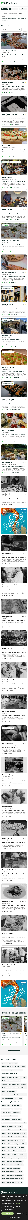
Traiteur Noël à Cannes (8, 1091)
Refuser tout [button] (20, 1213)
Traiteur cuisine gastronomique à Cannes (14, 1158)
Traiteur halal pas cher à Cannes (11, 1109)
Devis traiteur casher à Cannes (11, 1112)
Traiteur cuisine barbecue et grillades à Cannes (14, 1130)
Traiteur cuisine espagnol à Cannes (12, 1161)
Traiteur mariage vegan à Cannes (11, 1126)
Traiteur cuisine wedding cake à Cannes (13, 1151)
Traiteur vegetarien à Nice (9, 1063)
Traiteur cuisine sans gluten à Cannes (13, 1147)
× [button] (26, 1195)
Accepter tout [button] (7, 1213)
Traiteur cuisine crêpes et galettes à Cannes (14, 1144)
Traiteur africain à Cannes (9, 1116)
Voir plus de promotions (14, 1050)
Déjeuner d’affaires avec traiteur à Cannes (14, 1084)
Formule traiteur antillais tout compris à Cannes (14, 1123)
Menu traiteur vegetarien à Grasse (12, 1070)
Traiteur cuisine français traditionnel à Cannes (14, 1137)
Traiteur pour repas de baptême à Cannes (14, 1088)
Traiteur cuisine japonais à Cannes (12, 1182)
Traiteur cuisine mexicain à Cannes (12, 1171)
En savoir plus (18, 1203)
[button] (14, 1217)
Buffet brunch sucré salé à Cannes (12, 1098)
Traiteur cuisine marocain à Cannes (12, 1165)
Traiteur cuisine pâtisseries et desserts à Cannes (14, 1154)
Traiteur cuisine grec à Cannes (11, 1168)
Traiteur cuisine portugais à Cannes (12, 1178)
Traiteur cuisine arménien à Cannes (12, 1175)
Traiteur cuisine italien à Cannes (11, 1105)
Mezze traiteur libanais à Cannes (11, 1119)
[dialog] (14, 1207)
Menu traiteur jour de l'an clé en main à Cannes (14, 1095)
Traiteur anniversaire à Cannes (11, 1081)
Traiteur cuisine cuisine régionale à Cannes (14, 1133)
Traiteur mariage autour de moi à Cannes (14, 1077)
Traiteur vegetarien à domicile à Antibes (13, 1066)
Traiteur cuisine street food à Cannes (12, 1140)
